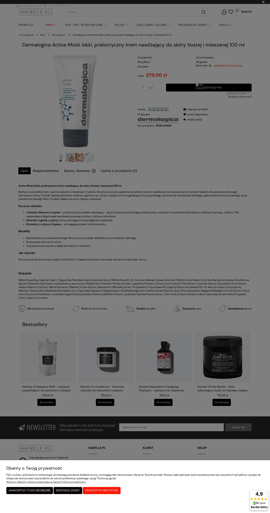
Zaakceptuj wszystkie (101, 490)
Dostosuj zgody (68, 490)
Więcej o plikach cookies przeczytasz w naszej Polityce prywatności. (46, 482)
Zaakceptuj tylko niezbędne (30, 490)
